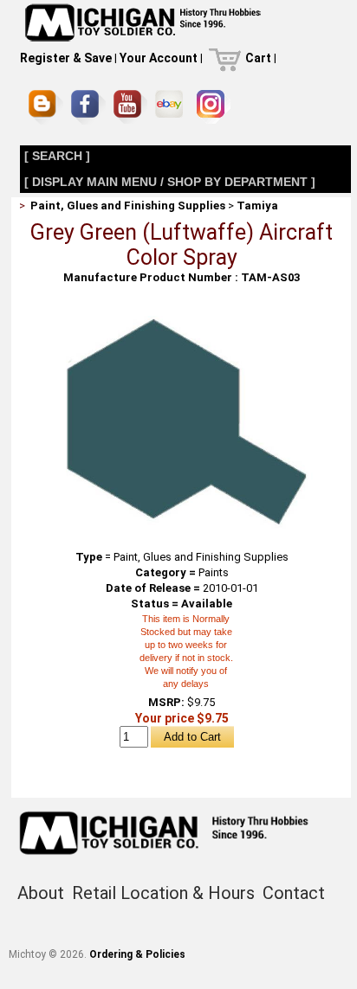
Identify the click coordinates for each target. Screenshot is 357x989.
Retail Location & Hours (163, 893)
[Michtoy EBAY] (172, 107)
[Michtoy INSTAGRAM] (213, 107)
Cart (258, 58)
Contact (294, 893)
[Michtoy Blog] (46, 107)
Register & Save (66, 58)
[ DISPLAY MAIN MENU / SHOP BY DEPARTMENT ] (169, 182)
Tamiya (257, 205)
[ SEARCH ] (57, 156)
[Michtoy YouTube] (130, 107)
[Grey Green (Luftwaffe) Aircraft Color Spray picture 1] (181, 322)
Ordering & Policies (137, 954)
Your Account (159, 58)
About (40, 893)
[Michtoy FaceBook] (88, 107)
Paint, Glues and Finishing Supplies (127, 205)
